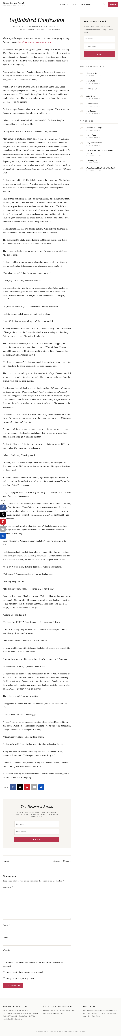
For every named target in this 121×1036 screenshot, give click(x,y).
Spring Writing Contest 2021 (46, 26)
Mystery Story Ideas (103, 1010)
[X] (20, 787)
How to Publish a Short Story (13, 1019)
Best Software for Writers (27, 1016)
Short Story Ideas (89, 1010)
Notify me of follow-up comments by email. (24, 972)
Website (6, 949)
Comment (8, 886)
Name (6, 924)
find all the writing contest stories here (34, 42)
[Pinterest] (27, 787)
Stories (64, 4)
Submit (113, 4)
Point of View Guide (10, 1016)
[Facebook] (13, 787)
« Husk (6, 860)
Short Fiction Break (13, 3)
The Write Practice (9, 1010)
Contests (85, 4)
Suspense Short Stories (50, 1010)
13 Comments (54, 30)
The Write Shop (22, 1010)
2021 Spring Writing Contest (30, 30)
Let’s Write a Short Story (11, 1013)
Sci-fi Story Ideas (94, 1016)
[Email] (34, 787)
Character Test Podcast (29, 1013)
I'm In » (36, 840)
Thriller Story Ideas (98, 1013)
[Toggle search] (103, 4)
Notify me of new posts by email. (20, 978)
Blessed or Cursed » (62, 860)
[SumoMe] (41, 787)
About (74, 4)
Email (6, 937)
